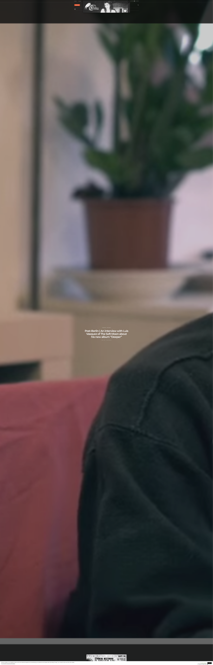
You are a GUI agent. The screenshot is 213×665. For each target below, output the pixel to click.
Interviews (104, 327)
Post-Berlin (109, 327)
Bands (80, 1)
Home (75, 1)
